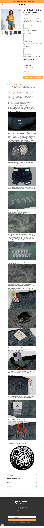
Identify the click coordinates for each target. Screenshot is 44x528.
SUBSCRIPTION (22, 520)
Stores (20, 522)
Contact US (16, 522)
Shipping (10, 523)
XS (23, 67)
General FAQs (29, 522)
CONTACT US (27, 73)
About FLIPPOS (11, 522)
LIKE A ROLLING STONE (27, 61)
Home (2, 6)
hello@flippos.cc (23, 507)
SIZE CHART (27, 71)
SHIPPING (34, 71)
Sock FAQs (24, 522)
